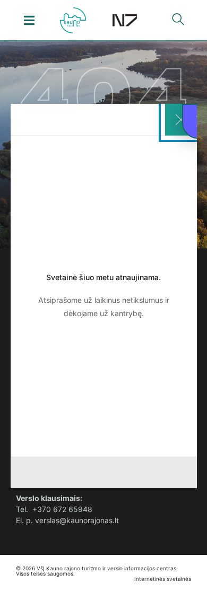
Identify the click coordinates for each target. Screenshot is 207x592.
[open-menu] (29, 20)
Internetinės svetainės (162, 579)
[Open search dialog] (177, 21)
